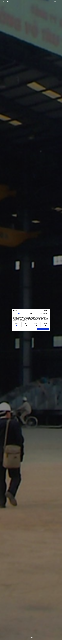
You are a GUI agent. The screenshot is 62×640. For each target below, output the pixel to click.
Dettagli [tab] (31, 313)
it (54, 1)
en (55, 1)
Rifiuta (19, 328)
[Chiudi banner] (48, 310)
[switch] (26, 325)
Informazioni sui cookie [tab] (43, 313)
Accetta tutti (43, 328)
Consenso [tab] (18, 313)
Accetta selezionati (31, 328)
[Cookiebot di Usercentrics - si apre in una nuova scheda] (43, 310)
